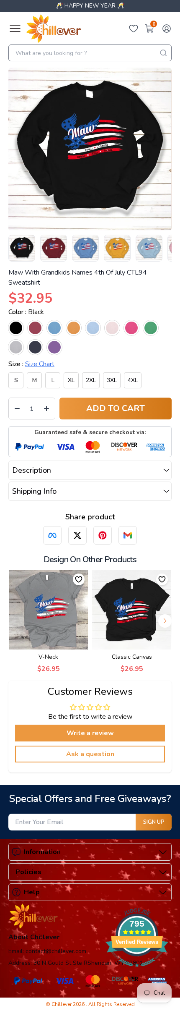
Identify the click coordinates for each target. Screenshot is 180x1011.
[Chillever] (53, 28)
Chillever (62, 1004)
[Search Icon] (163, 53)
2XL (91, 380)
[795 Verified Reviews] (137, 971)
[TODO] (52, 535)
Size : (31, 364)
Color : (26, 312)
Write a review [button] (90, 733)
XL (71, 380)
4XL (133, 380)
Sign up (154, 822)
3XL (112, 380)
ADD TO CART (115, 408)
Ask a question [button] (90, 754)
